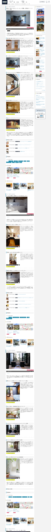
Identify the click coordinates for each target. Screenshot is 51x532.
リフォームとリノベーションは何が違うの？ (26, 141)
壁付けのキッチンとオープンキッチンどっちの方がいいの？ (25, 297)
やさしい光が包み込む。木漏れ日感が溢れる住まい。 (42, 54)
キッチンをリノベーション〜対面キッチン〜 (23, 307)
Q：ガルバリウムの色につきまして (40, 86)
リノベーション (9, 162)
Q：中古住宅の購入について (39, 81)
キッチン (10, 317)
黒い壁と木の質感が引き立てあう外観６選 (42, 38)
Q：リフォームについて (39, 88)
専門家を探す (43, 1)
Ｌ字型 (28, 317)
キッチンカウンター (16, 317)
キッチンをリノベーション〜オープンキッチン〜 (24, 144)
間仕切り (17, 162)
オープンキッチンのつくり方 (22, 294)
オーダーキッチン (9, 318)
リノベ (13, 162)
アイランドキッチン (23, 317)
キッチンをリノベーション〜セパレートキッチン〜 (24, 304)
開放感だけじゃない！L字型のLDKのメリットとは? (42, 50)
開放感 (21, 162)
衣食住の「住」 (38, 95)
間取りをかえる (23, 151)
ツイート (8, 373)
